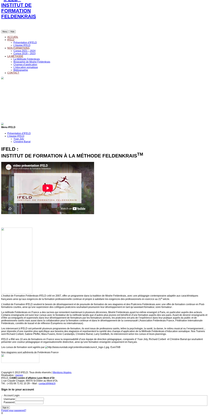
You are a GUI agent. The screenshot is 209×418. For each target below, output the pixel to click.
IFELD (10, 39)
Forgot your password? (13, 410)
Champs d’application (25, 64)
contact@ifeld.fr (47, 383)
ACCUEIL (12, 37)
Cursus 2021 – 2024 (24, 50)
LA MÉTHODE (15, 56)
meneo (19, 375)
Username (9, 399)
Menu (4, 31)
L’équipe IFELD (21, 45)
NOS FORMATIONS (18, 48)
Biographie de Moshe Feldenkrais (31, 62)
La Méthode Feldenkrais (26, 59)
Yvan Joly (18, 139)
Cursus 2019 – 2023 (24, 53)
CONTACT (13, 73)
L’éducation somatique (25, 67)
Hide (12, 31)
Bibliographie (20, 70)
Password (9, 402)
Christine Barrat (21, 141)
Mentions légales (62, 372)
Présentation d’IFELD (25, 42)
